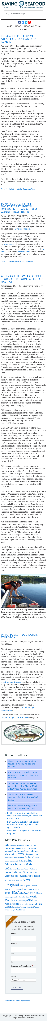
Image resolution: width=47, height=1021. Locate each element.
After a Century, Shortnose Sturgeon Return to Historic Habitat (22, 278)
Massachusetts (15, 864)
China (21, 851)
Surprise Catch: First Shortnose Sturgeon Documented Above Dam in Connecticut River (20, 207)
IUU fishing (13, 861)
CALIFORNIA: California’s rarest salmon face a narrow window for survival (23, 775)
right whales (24, 904)
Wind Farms (20, 910)
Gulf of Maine (18, 857)
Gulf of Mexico (32, 857)
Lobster (20, 861)
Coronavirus (11, 854)
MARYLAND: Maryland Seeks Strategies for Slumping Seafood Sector (23, 797)
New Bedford (17, 881)
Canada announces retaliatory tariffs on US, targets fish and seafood (22, 764)
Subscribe (16, 987)
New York (36, 889)
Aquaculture (18, 845)
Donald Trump (33, 854)
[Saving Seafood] (23, 8)
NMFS (7, 893)
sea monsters (9, 244)
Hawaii (7, 861)
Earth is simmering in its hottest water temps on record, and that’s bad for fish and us (24, 816)
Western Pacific (26, 907)
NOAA (15, 892)
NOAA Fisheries (29, 892)
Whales (36, 907)
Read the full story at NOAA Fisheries (17, 262)
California (14, 851)
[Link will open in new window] (18, 22)
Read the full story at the (18, 189)
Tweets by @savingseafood (17, 1001)
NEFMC (8, 881)
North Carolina (24, 897)
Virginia (16, 907)
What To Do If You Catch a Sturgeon (20, 636)
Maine (28, 860)
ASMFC (26, 845)
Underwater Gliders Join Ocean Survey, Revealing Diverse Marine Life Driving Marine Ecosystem (23, 786)
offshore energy (20, 901)
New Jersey (27, 889)
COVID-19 (22, 854)
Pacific (15, 903)
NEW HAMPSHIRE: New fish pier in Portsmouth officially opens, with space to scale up (23, 824)
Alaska (9, 845)
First (12, 953)
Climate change (30, 851)
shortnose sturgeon (22, 229)
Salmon (32, 904)
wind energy (10, 910)
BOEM (7, 851)
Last (12, 962)
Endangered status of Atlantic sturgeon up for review (20, 38)
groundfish (9, 857)
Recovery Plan (24, 252)
